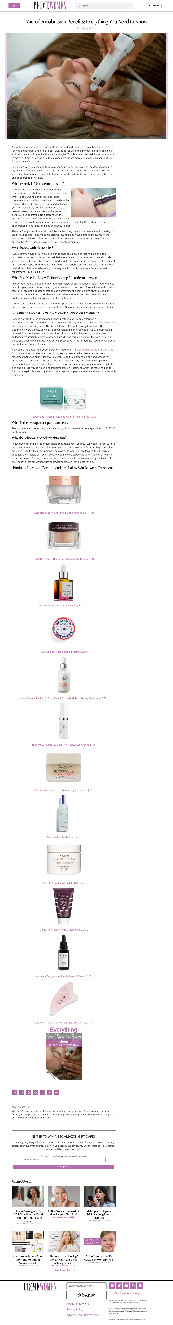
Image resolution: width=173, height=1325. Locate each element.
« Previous (59, 1270)
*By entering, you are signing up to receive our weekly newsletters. (63, 1156)
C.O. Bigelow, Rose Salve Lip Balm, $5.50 (64, 651)
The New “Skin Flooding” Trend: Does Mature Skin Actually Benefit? (64, 1259)
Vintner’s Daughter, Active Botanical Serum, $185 (64, 976)
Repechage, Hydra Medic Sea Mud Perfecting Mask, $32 (63, 416)
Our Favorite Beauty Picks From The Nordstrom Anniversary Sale (27, 1259)
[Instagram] (133, 1285)
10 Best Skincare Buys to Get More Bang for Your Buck (63, 1212)
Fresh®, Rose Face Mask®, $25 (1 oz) (64, 883)
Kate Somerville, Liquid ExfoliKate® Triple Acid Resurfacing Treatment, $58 (64, 698)
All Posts (17, 1123)
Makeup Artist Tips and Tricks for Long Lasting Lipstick (99, 1214)
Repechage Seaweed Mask (38, 364)
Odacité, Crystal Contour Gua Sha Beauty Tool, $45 (64, 1022)
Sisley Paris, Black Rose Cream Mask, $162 (63, 929)
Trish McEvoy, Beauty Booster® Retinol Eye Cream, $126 (64, 744)
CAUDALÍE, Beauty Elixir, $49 (63, 836)
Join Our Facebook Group (124, 1293)
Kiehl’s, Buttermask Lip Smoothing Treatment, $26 (63, 790)
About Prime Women (78, 1303)
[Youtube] (126, 1285)
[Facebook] (112, 1285)
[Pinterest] (140, 1285)
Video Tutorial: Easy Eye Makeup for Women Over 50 (99, 1258)
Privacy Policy (74, 1309)
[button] (14, 1092)
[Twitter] (119, 1285)
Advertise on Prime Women (82, 1314)
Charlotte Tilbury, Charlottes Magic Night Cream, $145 (64, 559)
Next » (71, 1270)
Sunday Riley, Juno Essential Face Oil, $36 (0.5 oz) (63, 605)
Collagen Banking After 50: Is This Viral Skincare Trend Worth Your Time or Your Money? (28, 1216)
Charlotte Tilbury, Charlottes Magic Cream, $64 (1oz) (64, 512)
